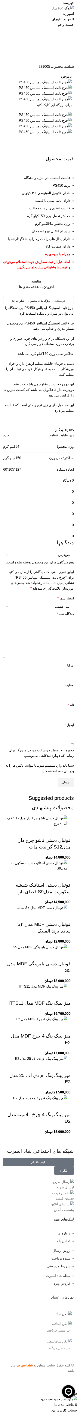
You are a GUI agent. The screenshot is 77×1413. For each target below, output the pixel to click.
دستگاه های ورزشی (44, 52)
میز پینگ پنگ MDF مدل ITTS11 (40, 1003)
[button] (65, 831)
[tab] (59, 301)
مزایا (70, 665)
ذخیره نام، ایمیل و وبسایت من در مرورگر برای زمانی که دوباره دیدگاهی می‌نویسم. (41, 753)
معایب (69, 685)
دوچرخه (29, 52)
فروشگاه (60, 52)
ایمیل (69, 725)
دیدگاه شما (65, 614)
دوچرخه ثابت (17, 52)
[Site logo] (60, 10)
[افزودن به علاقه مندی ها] (30, 831)
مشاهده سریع (53, 831)
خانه (69, 52)
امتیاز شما (65, 598)
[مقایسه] (42, 831)
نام (71, 705)
